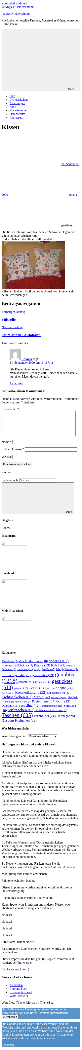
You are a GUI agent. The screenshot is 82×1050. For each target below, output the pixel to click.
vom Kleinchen (22, 720)
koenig (72, 194)
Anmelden (16, 985)
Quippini (10, 705)
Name (7, 442)
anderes (59, 661)
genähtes (66, 225)
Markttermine (18, 110)
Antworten (16, 383)
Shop (13, 106)
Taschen (17, 715)
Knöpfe (64, 688)
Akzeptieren (10, 1016)
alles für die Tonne (33, 661)
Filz (60, 669)
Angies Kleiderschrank (16, 13)
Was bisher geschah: (14, 736)
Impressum (16, 117)
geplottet (44, 681)
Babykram (25, 665)
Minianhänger (59, 697)
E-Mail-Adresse (13, 449)
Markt (41, 697)
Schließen (8, 1045)
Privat (9, 702)
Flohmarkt (71, 669)
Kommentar (10, 409)
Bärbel (58, 665)
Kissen (50, 688)
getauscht (21, 688)
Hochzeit (36, 688)
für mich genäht (16, 675)
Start (12, 96)
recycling (29, 705)
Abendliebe (10, 661)
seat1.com (21, 969)
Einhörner (9, 669)
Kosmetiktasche (30, 692)
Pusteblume (44, 701)
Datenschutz (17, 114)
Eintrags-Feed (18, 988)
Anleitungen (17, 103)
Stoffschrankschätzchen (51, 710)
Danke (70, 665)
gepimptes (27, 681)
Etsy (37, 669)
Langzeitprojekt (58, 692)
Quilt (63, 701)
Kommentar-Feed (21, 992)
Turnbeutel (45, 716)
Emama (26, 359)
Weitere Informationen (54, 1013)
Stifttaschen (21, 710)
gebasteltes (42, 675)
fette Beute (48, 669)
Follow (6, 528)
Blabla (42, 665)
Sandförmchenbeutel (51, 705)
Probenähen (23, 701)
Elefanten (25, 669)
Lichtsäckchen (19, 99)
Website (7, 456)
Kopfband (8, 693)
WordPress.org (19, 995)
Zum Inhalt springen (14, 3)
